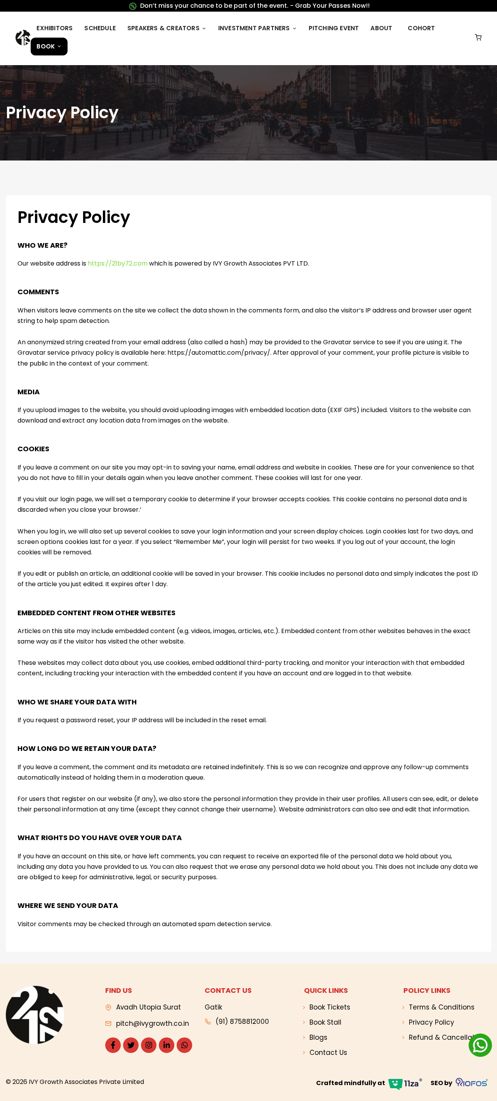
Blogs (318, 1037)
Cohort (421, 28)
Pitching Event (334, 28)
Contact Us (328, 1052)
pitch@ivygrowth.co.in (152, 1023)
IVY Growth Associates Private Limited (86, 1081)
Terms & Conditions (441, 1007)
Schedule (100, 28)
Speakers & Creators (163, 28)
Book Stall (325, 1022)
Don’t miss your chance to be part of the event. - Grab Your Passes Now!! (255, 5)
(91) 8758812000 (242, 1021)
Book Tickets (329, 1007)
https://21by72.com (118, 263)
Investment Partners (254, 28)
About (381, 28)
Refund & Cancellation (447, 1037)
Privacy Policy (431, 1022)
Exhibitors (54, 28)
